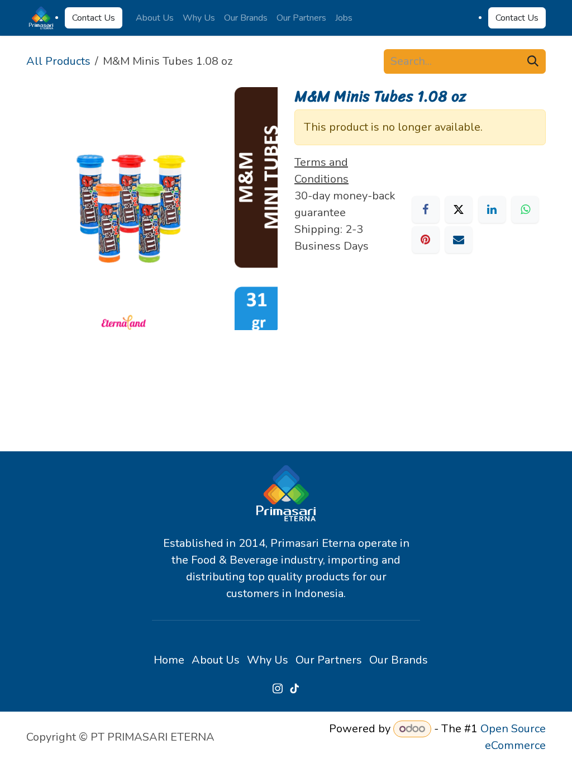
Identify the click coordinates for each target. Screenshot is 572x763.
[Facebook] (425, 209)
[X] (458, 209)
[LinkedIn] (492, 209)
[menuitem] (154, 18)
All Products (58, 61)
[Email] (458, 239)
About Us (216, 659)
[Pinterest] (425, 239)
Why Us (267, 659)
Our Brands (398, 659)
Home (169, 659)
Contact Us (93, 18)
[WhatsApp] (525, 209)
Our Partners (328, 659)
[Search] (533, 61)
